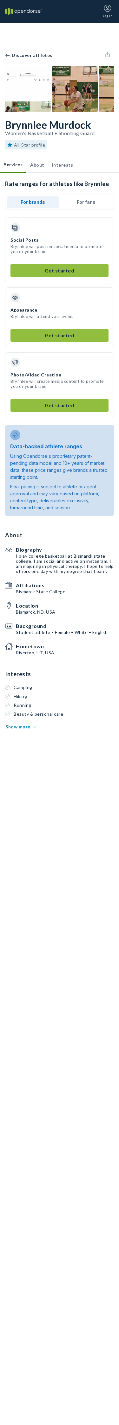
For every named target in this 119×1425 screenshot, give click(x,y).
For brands (33, 202)
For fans (86, 202)
